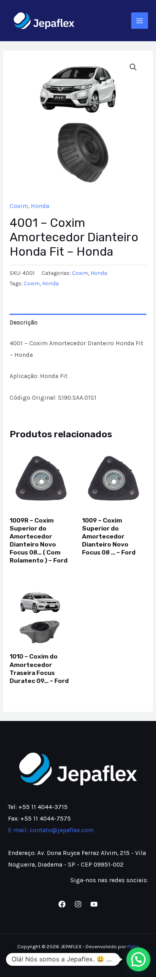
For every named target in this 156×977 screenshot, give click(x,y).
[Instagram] (78, 904)
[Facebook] (62, 904)
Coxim (19, 206)
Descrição (24, 322)
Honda (40, 206)
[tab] (78, 322)
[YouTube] (94, 904)
